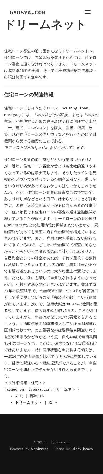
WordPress (40, 449)
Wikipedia (37, 147)
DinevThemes (82, 449)
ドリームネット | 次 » (36, 402)
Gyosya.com (39, 389)
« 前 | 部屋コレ (30, 396)
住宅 (35, 383)
